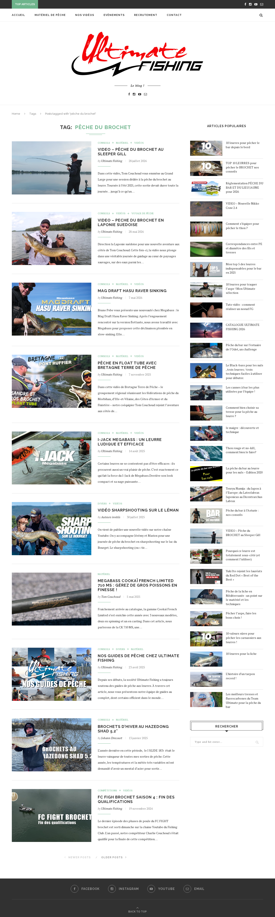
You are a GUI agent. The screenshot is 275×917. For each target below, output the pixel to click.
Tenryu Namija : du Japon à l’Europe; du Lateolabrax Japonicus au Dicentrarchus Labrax (244, 494)
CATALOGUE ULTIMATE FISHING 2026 (243, 327)
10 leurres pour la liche (241, 654)
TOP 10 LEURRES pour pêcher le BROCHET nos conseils (242, 167)
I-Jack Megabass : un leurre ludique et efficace (130, 441)
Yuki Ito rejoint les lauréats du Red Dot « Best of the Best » (244, 575)
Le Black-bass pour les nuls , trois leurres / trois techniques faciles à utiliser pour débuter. (244, 371)
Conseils (104, 142)
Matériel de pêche (50, 15)
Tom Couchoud (110, 597)
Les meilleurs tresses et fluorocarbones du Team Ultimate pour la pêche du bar (243, 700)
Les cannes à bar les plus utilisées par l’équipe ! (242, 389)
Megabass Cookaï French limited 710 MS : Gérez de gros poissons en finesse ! (137, 585)
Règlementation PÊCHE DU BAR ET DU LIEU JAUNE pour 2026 (244, 187)
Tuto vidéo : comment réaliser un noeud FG (240, 306)
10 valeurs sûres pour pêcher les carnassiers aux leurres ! (243, 637)
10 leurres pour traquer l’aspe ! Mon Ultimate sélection (241, 288)
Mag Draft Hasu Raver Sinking (132, 290)
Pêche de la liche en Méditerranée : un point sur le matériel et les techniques (244, 597)
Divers (102, 503)
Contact (174, 15)
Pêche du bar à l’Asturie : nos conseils (242, 512)
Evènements (114, 15)
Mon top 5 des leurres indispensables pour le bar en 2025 (243, 268)
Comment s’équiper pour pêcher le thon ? (242, 226)
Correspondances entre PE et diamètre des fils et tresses (244, 248)
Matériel (122, 142)
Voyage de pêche (142, 213)
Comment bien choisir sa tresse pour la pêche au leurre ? (242, 411)
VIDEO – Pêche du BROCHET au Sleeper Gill (243, 533)
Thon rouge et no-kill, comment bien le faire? (241, 450)
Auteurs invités (110, 517)
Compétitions (107, 790)
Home (16, 113)
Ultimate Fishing (111, 161)
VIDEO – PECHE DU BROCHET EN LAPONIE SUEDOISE (131, 222)
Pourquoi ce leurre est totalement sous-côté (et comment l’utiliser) (243, 555)
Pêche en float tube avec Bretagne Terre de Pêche (127, 365)
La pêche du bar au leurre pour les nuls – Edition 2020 (244, 470)
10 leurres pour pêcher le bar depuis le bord (243, 145)
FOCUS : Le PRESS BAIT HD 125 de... (65, 4)
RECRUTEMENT (145, 15)
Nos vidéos (84, 15)
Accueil (18, 15)
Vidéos (139, 142)
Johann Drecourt (111, 738)
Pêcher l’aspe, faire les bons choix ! (241, 615)
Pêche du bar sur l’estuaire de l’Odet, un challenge (243, 347)
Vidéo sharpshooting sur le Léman (138, 510)
